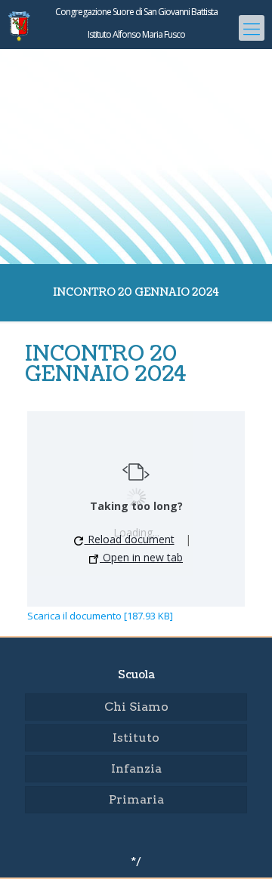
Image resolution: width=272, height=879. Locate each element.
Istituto (136, 737)
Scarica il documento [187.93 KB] (100, 615)
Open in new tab (141, 557)
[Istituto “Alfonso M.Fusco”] (136, 56)
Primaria (136, 799)
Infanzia (136, 768)
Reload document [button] (130, 539)
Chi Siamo (136, 706)
